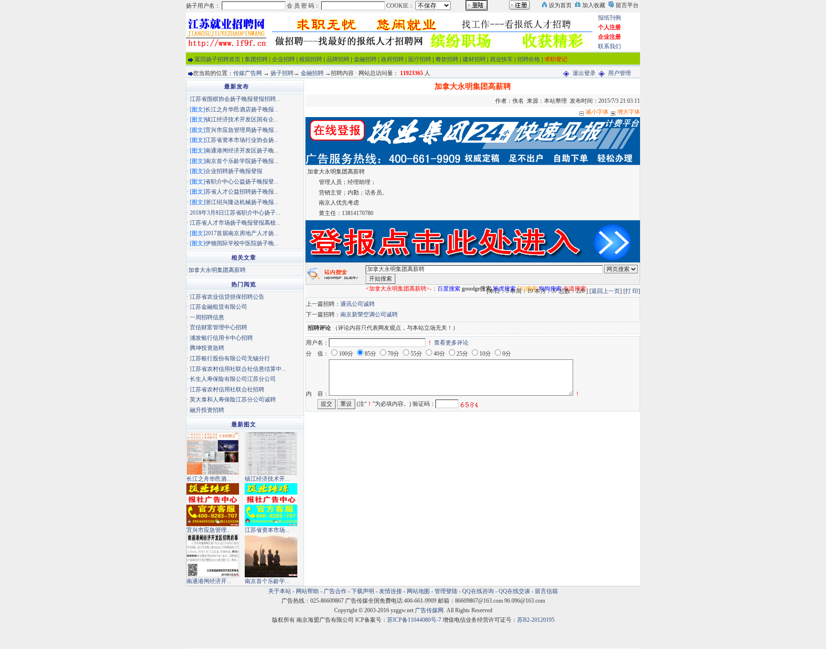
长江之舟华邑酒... (208, 479)
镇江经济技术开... (267, 479)
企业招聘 (283, 59)
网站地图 (418, 591)
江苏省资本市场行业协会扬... (241, 140)
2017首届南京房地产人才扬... (241, 233)
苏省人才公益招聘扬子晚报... (241, 191)
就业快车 (501, 59)
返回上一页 (605, 291)
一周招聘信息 (207, 317)
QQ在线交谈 (514, 591)
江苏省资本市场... (267, 530)
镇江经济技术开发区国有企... (241, 119)
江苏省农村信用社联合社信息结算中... (238, 369)
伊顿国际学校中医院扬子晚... (241, 243)
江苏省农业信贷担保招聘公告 (227, 296)
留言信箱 (546, 591)
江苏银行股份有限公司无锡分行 (230, 358)
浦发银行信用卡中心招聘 (221, 338)
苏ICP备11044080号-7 (414, 620)
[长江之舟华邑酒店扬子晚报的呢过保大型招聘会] (212, 452)
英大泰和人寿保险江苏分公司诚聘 (233, 399)
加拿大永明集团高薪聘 (217, 270)
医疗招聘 (419, 59)
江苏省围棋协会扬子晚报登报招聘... (235, 99)
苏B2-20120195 (535, 620)
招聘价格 (528, 59)
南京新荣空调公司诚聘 (369, 314)
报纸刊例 (609, 17)
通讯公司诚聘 (357, 304)
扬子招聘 (282, 73)
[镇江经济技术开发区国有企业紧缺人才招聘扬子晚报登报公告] (271, 452)
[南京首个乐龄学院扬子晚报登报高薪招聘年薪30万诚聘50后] (271, 555)
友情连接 (390, 591)
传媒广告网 (247, 73)
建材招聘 (474, 59)
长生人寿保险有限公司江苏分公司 (233, 379)
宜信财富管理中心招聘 (218, 327)
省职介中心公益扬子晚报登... (241, 181)
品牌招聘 (337, 59)
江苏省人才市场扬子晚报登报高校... (235, 222)
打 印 (631, 291)
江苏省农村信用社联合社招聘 (227, 389)
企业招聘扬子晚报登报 (233, 171)
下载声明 (362, 591)
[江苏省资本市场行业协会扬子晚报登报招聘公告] (271, 503)
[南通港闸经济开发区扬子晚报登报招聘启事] (212, 555)
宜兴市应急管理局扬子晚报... (241, 130)
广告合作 (335, 591)
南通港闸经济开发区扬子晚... (241, 150)
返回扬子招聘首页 (217, 59)
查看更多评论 (451, 342)
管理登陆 (446, 591)
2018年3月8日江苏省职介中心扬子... (235, 212)
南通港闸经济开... (208, 581)
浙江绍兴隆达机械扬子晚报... (241, 202)
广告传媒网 (429, 610)
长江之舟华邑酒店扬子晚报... (241, 109)
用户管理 (619, 73)
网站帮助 (307, 591)
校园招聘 (310, 59)
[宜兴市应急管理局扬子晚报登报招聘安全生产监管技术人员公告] (212, 503)
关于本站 (279, 591)
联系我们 (609, 46)
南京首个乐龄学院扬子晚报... (241, 161)
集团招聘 (256, 59)
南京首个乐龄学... (267, 581)
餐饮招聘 (446, 59)
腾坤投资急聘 (207, 348)
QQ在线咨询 (478, 591)
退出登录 (584, 73)
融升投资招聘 (207, 410)
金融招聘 (365, 59)
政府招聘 (392, 59)
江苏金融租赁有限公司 (218, 306)
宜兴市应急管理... (208, 530)
